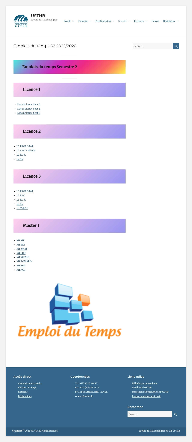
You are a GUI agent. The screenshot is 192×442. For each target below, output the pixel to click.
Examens (23, 392)
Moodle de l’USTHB (142, 387)
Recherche (139, 21)
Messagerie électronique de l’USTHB (150, 392)
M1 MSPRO (22, 257)
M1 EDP (20, 265)
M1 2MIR (21, 248)
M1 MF (20, 240)
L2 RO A (21, 154)
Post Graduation (103, 21)
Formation (83, 21)
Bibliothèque (169, 21)
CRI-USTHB (174, 431)
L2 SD (19, 158)
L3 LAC (20, 195)
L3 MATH (22, 208)
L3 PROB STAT (24, 191)
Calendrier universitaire (30, 383)
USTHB (38, 15)
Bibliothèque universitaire (145, 383)
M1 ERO (21, 252)
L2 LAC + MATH (25, 150)
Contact (155, 21)
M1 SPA (20, 244)
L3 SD (19, 203)
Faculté (67, 21)
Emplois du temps (27, 387)
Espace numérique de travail (146, 396)
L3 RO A (21, 199)
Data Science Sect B (28, 108)
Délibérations (25, 396)
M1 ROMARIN (24, 261)
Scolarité (122, 21)
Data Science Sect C (28, 112)
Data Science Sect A (28, 104)
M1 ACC (21, 269)
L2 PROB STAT (24, 146)
